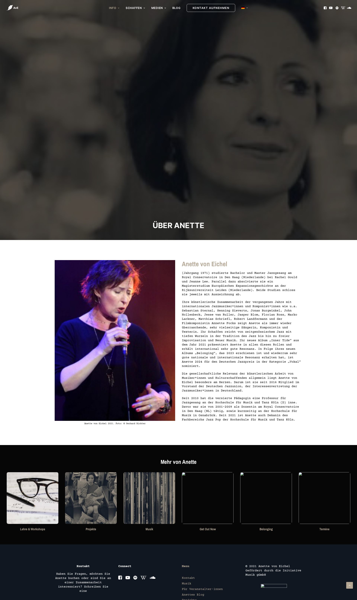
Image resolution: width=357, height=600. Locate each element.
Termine (324, 529)
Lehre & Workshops (32, 529)
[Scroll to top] (349, 585)
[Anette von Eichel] (12, 8)
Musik (149, 529)
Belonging (266, 529)
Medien (157, 8)
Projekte (91, 529)
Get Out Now (208, 529)
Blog (176, 8)
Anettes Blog (193, 595)
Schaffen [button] (134, 8)
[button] (325, 8)
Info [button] (112, 8)
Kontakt (188, 578)
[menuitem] (114, 8)
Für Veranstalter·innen (202, 589)
